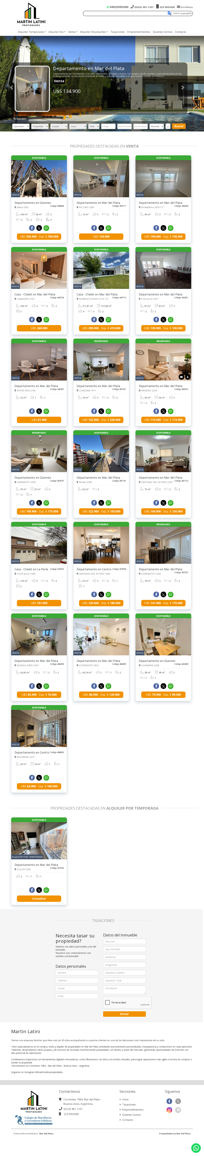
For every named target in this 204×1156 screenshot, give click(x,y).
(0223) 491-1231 (144, 7)
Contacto (180, 32)
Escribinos (186, 7)
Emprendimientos (138, 32)
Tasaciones (117, 32)
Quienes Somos (162, 32)
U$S (101, 236)
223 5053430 (167, 7)
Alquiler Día (56, 32)
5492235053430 (118, 7)
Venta (71, 32)
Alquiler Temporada (31, 32)
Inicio (125, 1099)
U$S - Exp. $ (39, 236)
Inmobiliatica (32, 1133)
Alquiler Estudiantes (93, 32)
